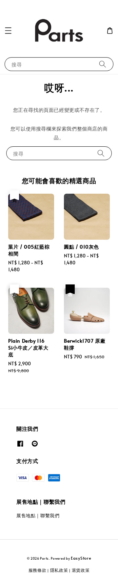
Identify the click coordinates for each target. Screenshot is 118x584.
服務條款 (38, 570)
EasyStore (81, 558)
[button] (8, 30)
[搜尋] (102, 64)
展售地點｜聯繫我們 (37, 515)
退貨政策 (81, 570)
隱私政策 (59, 570)
